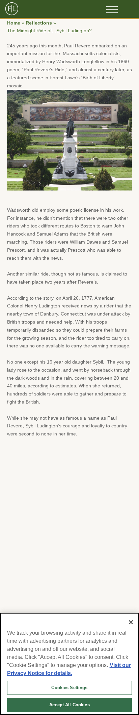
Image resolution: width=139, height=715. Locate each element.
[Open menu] (112, 9)
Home (13, 23)
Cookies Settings (69, 687)
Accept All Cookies (69, 704)
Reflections (39, 23)
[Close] (130, 622)
